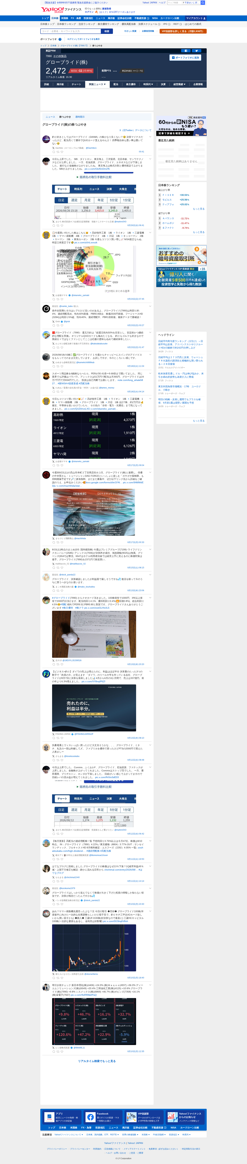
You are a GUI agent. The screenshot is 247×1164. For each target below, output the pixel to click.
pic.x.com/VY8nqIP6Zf (93, 681)
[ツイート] (196, 50)
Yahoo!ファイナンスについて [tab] (67, 1134)
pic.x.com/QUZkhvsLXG (77, 408)
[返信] (53, 152)
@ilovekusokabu (71, 756)
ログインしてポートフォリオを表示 (83, 39)
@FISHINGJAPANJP (83, 734)
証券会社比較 (125, 18)
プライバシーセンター (80, 1149)
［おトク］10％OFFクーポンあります (116, 12)
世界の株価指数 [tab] (129, 1134)
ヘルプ (162, 2)
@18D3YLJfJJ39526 (72, 660)
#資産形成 (72, 383)
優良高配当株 (129, 24)
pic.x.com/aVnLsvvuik (85, 242)
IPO (165, 24)
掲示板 (111, 18)
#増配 (63, 604)
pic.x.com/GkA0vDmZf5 (97, 168)
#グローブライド (61, 598)
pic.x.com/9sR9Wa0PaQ (84, 995)
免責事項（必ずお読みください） (164, 1149)
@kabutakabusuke (99, 343)
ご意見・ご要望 (136, 1153)
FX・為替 (76, 18)
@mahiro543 (120, 221)
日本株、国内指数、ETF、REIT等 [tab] (101, 1134)
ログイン (89, 12)
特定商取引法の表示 (191, 1149)
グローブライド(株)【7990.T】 (74, 45)
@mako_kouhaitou (86, 587)
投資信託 (88, 18)
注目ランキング (87, 24)
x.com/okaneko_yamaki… (104, 408)
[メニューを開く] (150, 136)
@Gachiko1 (91, 148)
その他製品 (60, 56)
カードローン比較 (169, 18)
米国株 (64, 18)
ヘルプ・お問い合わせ (116, 1153)
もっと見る (199, 208)
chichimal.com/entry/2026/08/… (121, 869)
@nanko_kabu (66, 306)
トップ (45, 18)
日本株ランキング (66, 24)
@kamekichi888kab (85, 362)
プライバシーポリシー (57, 1149)
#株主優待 (67, 607)
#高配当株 (84, 383)
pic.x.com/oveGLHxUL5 (96, 607)
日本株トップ (47, 24)
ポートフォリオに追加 (187, 57)
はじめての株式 (193, 24)
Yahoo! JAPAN (149, 2)
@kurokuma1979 (67, 888)
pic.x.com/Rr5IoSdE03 (107, 777)
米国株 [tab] (145, 1134)
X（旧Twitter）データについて (135, 130)
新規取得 (106, 8)
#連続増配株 (93, 851)
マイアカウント (194, 18)
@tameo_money (106, 388)
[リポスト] (57, 152)
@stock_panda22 (67, 575)
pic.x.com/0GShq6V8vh (115, 921)
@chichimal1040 (72, 877)
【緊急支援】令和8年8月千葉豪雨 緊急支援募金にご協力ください (76, 2)
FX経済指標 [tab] (158, 1134)
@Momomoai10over (98, 855)
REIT (176, 24)
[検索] (203, 3)
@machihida (80, 538)
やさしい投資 (130, 31)
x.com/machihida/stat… (69, 485)
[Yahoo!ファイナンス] (61, 8)
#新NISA (62, 383)
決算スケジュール (147, 24)
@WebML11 (79, 1048)
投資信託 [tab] (173, 1134)
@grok (67, 321)
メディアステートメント (135, 1149)
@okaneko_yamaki (80, 295)
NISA (155, 18)
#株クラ (79, 607)
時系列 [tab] (185, 1134)
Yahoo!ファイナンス (115, 1143)
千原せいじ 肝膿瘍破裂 (192, 3)
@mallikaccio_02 (78, 564)
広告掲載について (112, 1149)
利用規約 (97, 1149)
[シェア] (186, 50)
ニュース (100, 18)
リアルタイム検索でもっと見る (97, 1061)
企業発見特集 (148, 31)
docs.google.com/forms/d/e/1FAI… (104, 482)
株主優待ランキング (108, 24)
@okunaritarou (91, 974)
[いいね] (62, 152)
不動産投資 (140, 18)
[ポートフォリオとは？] (60, 39)
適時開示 (80, 116)
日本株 (54, 18)
